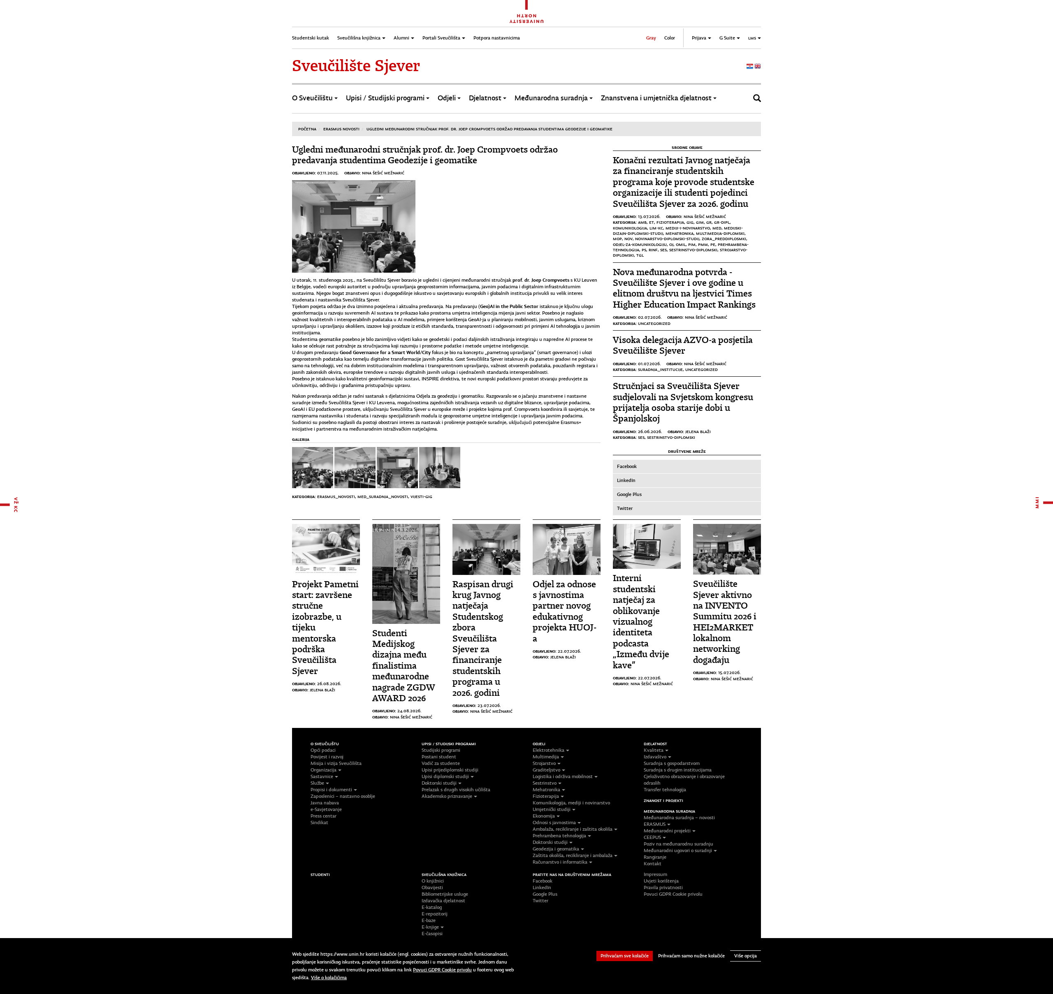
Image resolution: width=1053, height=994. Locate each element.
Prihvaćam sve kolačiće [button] (625, 956)
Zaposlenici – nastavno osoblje (343, 796)
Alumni (401, 38)
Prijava (699, 38)
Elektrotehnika (548, 750)
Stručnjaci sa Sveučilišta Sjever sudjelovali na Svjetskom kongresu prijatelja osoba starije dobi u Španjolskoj (683, 402)
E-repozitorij (435, 914)
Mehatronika (546, 789)
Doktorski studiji (439, 783)
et (651, 222)
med (716, 228)
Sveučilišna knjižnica (358, 38)
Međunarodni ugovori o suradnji (678, 850)
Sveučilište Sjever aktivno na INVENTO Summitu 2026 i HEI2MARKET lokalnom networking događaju (724, 621)
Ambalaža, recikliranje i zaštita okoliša (572, 829)
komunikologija (630, 228)
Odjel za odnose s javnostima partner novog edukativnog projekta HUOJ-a (564, 611)
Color (669, 38)
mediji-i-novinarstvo (688, 228)
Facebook (627, 466)
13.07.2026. (649, 216)
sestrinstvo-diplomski (693, 250)
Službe (317, 783)
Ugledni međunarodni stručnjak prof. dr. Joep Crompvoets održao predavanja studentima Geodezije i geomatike (489, 129)
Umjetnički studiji (552, 809)
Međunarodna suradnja (551, 98)
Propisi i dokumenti (331, 789)
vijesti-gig (421, 496)
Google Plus (629, 494)
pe (712, 244)
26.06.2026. (650, 431)
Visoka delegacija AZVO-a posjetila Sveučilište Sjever (683, 345)
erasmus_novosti (336, 496)
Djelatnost (485, 98)
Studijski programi (441, 750)
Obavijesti (432, 887)
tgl (640, 255)
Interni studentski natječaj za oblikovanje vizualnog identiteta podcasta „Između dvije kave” (641, 621)
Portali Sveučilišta (441, 38)
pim (692, 244)
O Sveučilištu (312, 98)
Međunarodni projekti (667, 831)
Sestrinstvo (545, 783)
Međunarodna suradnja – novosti (679, 817)
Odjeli (447, 98)
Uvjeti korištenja (661, 881)
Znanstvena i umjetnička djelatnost (656, 98)
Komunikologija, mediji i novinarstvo (571, 803)
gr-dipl (722, 222)
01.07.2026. (649, 363)
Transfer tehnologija (665, 789)
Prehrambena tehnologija (559, 836)
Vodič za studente (441, 763)
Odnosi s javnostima (554, 822)
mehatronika (679, 233)
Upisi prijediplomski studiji (450, 770)
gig (690, 222)
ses (663, 250)
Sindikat (319, 822)
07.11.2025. (328, 173)
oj (671, 244)
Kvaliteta (653, 750)
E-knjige (430, 927)
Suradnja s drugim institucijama (678, 770)
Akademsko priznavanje (447, 796)
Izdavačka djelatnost (443, 901)
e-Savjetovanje (326, 809)
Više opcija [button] (745, 956)
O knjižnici (433, 881)
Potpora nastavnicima (496, 38)
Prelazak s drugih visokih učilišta (456, 789)
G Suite (727, 38)
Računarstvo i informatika (560, 862)
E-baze (429, 920)
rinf (653, 250)
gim (700, 222)
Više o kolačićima (329, 977)
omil (681, 244)
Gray (651, 38)
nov (628, 238)
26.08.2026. (329, 683)
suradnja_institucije (660, 369)
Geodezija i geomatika (556, 849)
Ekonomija (544, 816)
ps (644, 250)
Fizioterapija (546, 796)
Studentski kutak (310, 38)
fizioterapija (670, 222)
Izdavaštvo (655, 757)
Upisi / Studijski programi (385, 98)
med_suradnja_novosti (382, 496)
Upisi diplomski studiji (445, 776)
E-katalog (432, 907)
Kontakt (652, 864)
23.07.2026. (489, 705)
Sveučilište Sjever (356, 66)
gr (709, 222)
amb (642, 222)
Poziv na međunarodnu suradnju (678, 844)
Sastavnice (322, 776)
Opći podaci (323, 750)
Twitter (625, 508)
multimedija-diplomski (720, 233)
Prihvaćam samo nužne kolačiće (691, 956)
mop (617, 238)
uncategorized (654, 323)
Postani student (439, 757)
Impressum (655, 874)
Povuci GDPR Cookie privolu (673, 894)
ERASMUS (655, 824)
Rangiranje (655, 857)
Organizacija (323, 770)
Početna (307, 129)
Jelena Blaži (698, 431)
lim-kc (656, 228)
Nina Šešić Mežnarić (383, 173)
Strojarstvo (544, 763)
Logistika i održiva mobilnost (563, 776)
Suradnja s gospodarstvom (672, 763)
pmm (703, 244)
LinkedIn (626, 480)
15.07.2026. (729, 672)
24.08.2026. (409, 711)
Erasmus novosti (341, 129)
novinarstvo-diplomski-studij (667, 238)
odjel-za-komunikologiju (640, 244)
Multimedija (546, 757)
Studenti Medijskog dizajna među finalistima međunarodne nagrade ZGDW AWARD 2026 (403, 666)
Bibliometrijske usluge (445, 894)
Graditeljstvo (546, 770)
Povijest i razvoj (327, 757)
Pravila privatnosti (663, 887)
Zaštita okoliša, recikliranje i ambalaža (572, 855)
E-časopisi (432, 933)
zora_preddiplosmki (724, 238)
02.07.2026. (650, 317)
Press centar (323, 816)
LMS (752, 38)
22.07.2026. (569, 651)
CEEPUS (652, 837)
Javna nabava (325, 803)
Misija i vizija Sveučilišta (336, 763)
